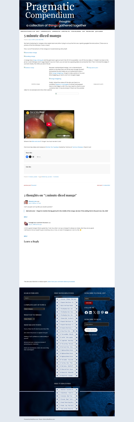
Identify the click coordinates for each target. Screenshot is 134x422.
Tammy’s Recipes (77, 147)
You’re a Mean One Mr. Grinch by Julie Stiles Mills (36, 329)
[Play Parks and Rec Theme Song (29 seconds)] (57, 408)
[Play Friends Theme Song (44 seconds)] (57, 402)
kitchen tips (44, 176)
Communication (56, 31)
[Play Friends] (57, 405)
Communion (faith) (46, 31)
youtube (35, 176)
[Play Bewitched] (57, 389)
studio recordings (76, 31)
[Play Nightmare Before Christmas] (57, 350)
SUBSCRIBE (88, 302)
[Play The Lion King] (57, 343)
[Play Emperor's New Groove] (57, 302)
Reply (25, 217)
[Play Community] (57, 396)
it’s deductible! (106, 185)
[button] (76, 302)
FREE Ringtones (90, 31)
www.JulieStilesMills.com (28, 31)
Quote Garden (99, 31)
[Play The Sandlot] (57, 359)
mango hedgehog (57, 73)
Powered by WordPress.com (31, 419)
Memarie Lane (33, 201)
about (38, 31)
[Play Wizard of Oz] (57, 372)
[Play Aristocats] (57, 299)
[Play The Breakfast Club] (57, 308)
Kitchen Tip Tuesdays (52, 147)
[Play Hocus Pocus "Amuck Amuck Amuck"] (57, 331)
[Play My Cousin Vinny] (57, 347)
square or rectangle (62, 84)
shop (83, 31)
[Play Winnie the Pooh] (57, 369)
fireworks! (33, 185)
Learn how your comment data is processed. (61, 281)
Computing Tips (65, 31)
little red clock (36, 141)
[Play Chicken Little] (57, 318)
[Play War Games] (57, 366)
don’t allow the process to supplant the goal (36, 332)
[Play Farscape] (57, 399)
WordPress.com (51, 419)
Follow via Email (91, 330)
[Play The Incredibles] (57, 334)
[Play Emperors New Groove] (57, 327)
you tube (50, 176)
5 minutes (31, 176)
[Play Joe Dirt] (57, 337)
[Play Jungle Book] (57, 340)
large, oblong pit (38, 60)
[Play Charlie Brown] (57, 392)
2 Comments (56, 176)
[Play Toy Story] (57, 363)
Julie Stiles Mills (40, 39)
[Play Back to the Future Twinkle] (57, 305)
